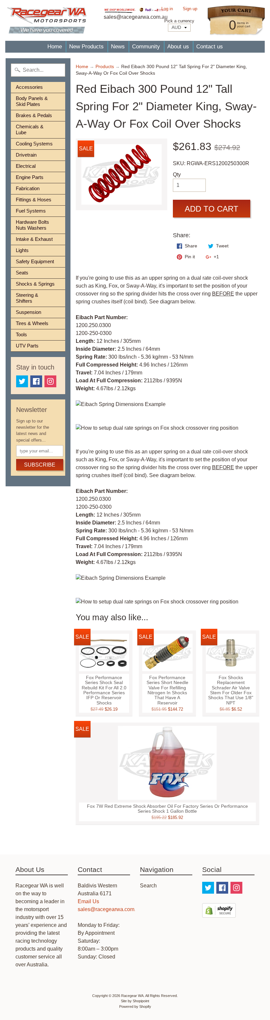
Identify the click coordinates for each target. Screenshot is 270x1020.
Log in (167, 9)
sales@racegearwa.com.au (110, 909)
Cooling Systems (34, 143)
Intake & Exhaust (34, 239)
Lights (22, 250)
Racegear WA (132, 996)
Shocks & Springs (35, 284)
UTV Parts (27, 345)
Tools (21, 334)
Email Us (88, 901)
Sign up (190, 9)
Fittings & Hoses (33, 199)
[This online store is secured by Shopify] (219, 913)
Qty (177, 174)
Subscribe (39, 465)
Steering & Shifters (27, 298)
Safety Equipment (35, 261)
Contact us (209, 46)
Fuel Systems (31, 211)
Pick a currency (179, 20)
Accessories (29, 87)
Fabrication (28, 188)
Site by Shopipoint (135, 1001)
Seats (22, 272)
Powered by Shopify (135, 1006)
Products (104, 66)
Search (148, 885)
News (118, 46)
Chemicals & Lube (29, 129)
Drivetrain (26, 155)
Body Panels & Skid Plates (32, 101)
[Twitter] (22, 381)
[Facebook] (36, 381)
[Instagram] (50, 381)
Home (54, 46)
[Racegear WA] (46, 20)
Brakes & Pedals (34, 115)
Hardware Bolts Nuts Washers (32, 225)
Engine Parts (29, 177)
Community (146, 46)
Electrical (26, 166)
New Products (86, 46)
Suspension (28, 312)
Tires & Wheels (32, 323)
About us (178, 46)
